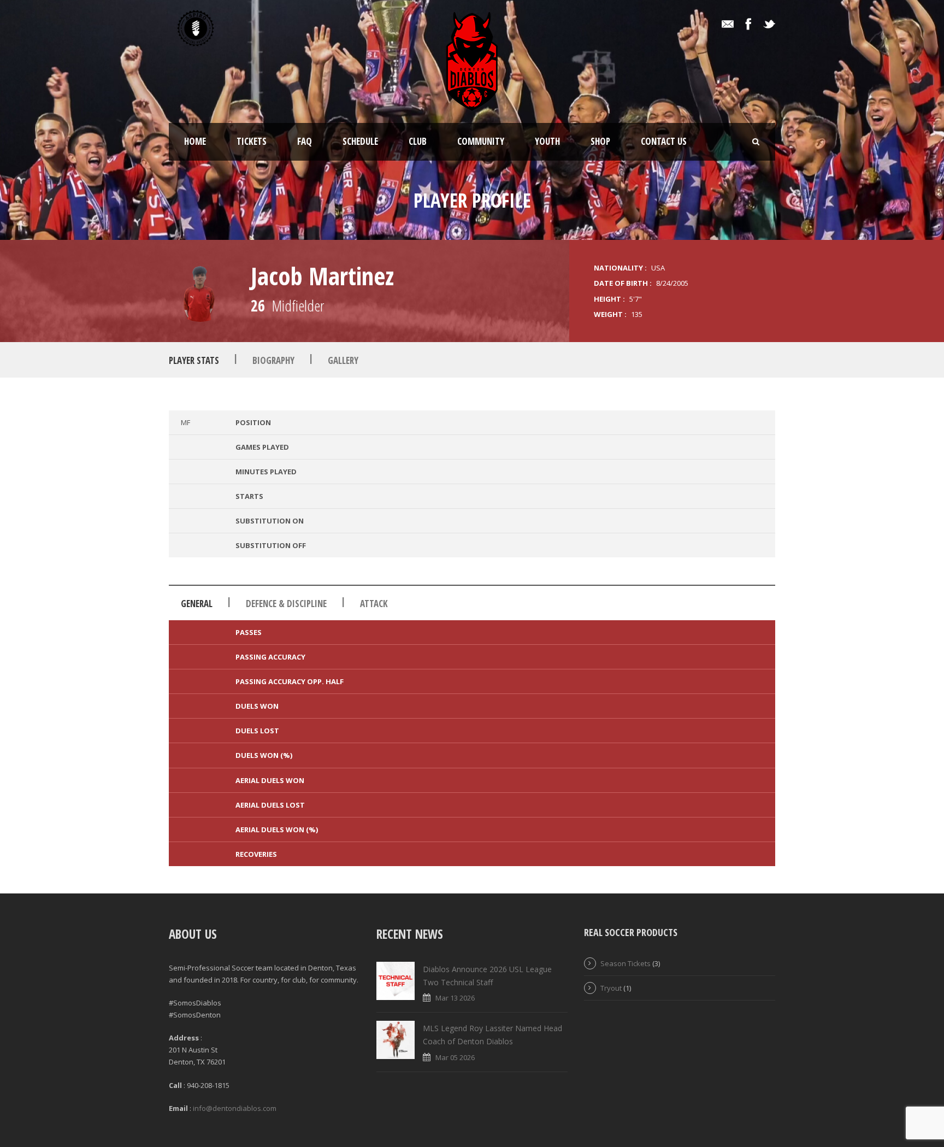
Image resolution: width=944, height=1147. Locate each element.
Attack (374, 603)
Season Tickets (625, 963)
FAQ (304, 141)
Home (195, 141)
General (197, 603)
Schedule (360, 141)
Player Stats (194, 360)
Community (480, 141)
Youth (547, 141)
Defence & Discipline (286, 603)
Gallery (343, 360)
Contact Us (664, 141)
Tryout (611, 988)
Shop (600, 141)
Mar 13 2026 (455, 998)
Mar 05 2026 (455, 1057)
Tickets (252, 141)
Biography (273, 360)
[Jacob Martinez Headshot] (200, 290)
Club (418, 141)
